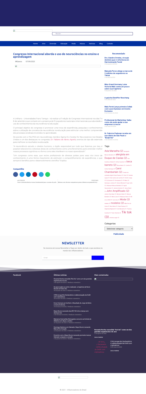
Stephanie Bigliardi (111, 209)
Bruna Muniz (121, 165)
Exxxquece (118, 180)
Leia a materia (98, 337)
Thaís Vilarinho (116, 213)
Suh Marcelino (121, 209)
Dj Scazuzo (110, 180)
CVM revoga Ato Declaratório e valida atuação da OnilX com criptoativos (121, 343)
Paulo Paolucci (123, 206)
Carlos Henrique (110, 169)
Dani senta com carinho (117, 178)
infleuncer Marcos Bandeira (114, 185)
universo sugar (114, 217)
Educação (63, 43)
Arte (43, 43)
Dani (126, 175)
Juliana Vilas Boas (110, 194)
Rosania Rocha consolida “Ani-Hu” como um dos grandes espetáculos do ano (113, 331)
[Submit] (98, 258)
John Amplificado (117, 190)
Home (35, 43)
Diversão (53, 43)
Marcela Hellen (121, 194)
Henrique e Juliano (110, 183)
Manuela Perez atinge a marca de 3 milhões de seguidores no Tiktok (118, 73)
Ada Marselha (114, 150)
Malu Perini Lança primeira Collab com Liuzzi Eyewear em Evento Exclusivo (118, 109)
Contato (110, 43)
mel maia (116, 200)
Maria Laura (116, 196)
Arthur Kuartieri (121, 162)
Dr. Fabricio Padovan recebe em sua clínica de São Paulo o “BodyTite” (118, 135)
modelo (107, 203)
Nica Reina (113, 206)
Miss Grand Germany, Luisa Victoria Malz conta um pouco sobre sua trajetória (117, 86)
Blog (101, 43)
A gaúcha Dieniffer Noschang (117, 98)
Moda (74, 43)
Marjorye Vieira (125, 196)
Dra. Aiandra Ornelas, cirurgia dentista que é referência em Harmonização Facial (117, 60)
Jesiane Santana (119, 188)
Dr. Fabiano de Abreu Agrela (63, 140)
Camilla (129, 165)
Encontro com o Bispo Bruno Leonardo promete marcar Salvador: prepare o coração (72, 336)
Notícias (92, 43)
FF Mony (126, 180)
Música (82, 43)
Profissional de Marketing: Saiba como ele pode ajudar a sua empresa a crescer (118, 122)
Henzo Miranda (122, 183)
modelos (117, 203)
